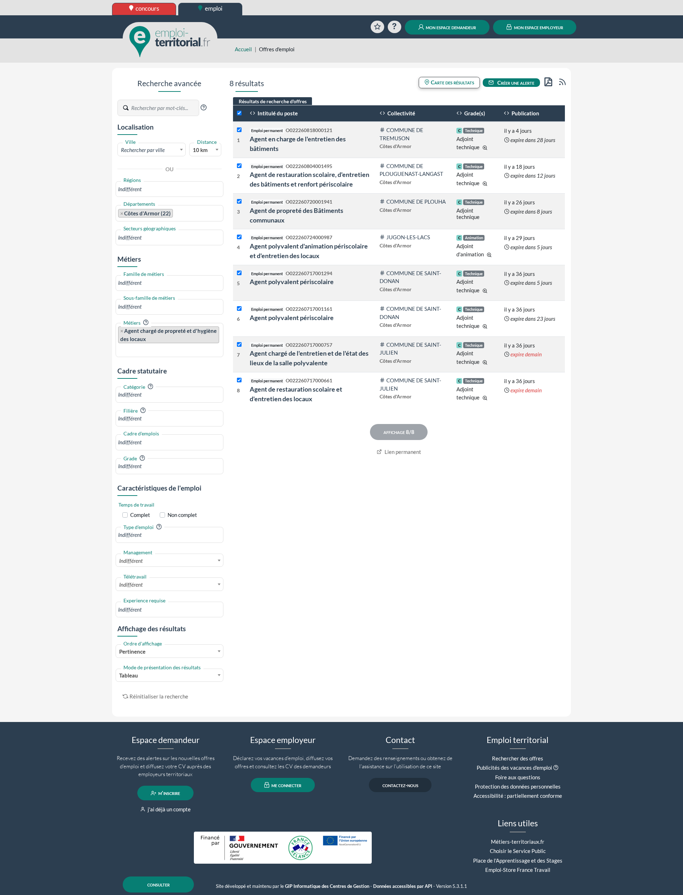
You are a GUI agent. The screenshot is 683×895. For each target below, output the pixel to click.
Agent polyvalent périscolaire (292, 282)
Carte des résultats (452, 82)
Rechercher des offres (517, 758)
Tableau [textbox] (128, 675)
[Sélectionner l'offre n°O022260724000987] (239, 237)
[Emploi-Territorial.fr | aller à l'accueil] (170, 41)
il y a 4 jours (518, 130)
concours (146, 8)
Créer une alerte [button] (515, 82)
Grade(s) (474, 113)
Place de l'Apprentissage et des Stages (517, 860)
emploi (213, 8)
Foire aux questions (517, 777)
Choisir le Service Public (518, 851)
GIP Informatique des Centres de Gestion (327, 886)
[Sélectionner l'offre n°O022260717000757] (239, 345)
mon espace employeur (538, 27)
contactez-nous (400, 785)
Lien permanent (402, 452)
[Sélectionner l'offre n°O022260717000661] (239, 380)
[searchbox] (169, 189)
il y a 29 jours (519, 238)
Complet (140, 515)
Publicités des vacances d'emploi (514, 767)
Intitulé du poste (277, 113)
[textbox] (151, 150)
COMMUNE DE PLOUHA (416, 201)
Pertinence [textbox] (132, 651)
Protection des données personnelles (518, 786)
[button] (203, 107)
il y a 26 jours (519, 202)
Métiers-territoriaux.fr (517, 841)
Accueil (243, 49)
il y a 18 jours (519, 166)
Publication (524, 113)
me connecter (285, 785)
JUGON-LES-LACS (408, 237)
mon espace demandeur (450, 27)
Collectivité (400, 113)
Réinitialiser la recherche (158, 696)
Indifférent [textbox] (131, 561)
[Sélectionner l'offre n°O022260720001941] (239, 202)
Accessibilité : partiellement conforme (517, 795)
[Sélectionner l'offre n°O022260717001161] (239, 309)
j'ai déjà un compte (169, 809)
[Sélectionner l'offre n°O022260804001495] (239, 166)
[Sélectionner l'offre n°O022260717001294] (239, 273)
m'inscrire (168, 793)
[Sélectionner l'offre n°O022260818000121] (239, 130)
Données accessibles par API (402, 886)
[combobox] (151, 150)
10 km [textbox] (200, 150)
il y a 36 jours (519, 274)
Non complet (182, 515)
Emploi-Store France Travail (517, 870)
